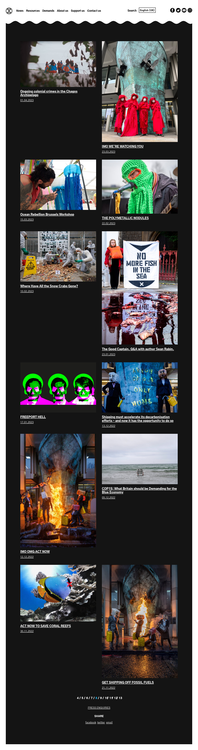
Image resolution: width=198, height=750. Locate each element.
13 (120, 698)
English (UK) (147, 10)
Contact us (94, 11)
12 (116, 698)
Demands (48, 11)
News (19, 11)
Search (132, 11)
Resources (33, 11)
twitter (101, 722)
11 (111, 698)
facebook (90, 722)
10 (106, 698)
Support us (78, 11)
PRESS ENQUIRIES (99, 708)
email (109, 722)
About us (62, 11)
